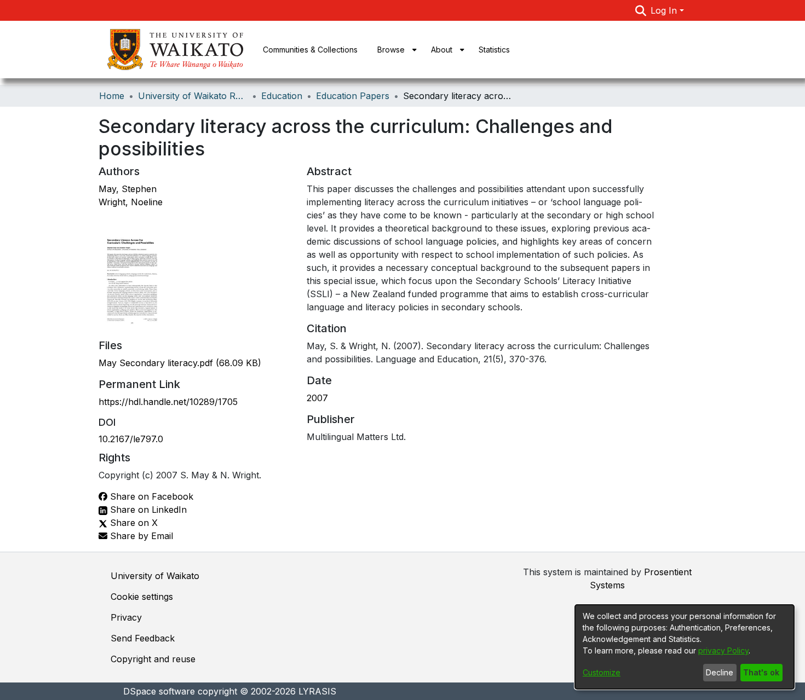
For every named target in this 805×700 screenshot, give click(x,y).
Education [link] (281, 95)
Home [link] (111, 95)
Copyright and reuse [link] (153, 658)
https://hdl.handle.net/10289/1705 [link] (168, 401)
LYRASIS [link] (317, 691)
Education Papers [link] (352, 95)
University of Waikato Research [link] (193, 95)
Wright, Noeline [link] (131, 201)
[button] (641, 10)
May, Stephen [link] (128, 188)
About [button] (441, 49)
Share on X (132, 522)
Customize (601, 672)
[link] (180, 362)
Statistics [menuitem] (494, 49)
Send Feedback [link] (143, 638)
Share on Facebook (150, 496)
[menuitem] (394, 49)
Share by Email (140, 535)
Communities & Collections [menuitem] (310, 49)
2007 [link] (317, 397)
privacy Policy (723, 650)
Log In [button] (665, 10)
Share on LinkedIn (147, 509)
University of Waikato (155, 575)
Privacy (126, 617)
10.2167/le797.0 (131, 438)
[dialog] (684, 647)
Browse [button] (391, 49)
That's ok (761, 672)
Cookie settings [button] (142, 596)
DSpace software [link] (159, 691)
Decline (719, 672)
